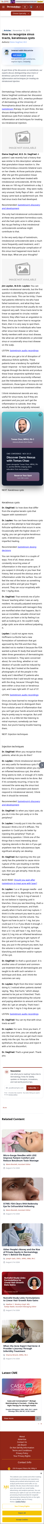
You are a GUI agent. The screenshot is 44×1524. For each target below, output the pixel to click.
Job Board (22, 1445)
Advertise (22, 1439)
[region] (22, 1497)
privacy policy (13, 1095)
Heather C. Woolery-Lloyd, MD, (18, 1304)
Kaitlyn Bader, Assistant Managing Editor (20, 1306)
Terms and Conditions (22, 1450)
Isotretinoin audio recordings (24, 350)
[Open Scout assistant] (31, 7)
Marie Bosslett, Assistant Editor (18, 1164)
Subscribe (32, 1088)
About (22, 1436)
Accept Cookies (22, 1520)
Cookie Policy (20, 1502)
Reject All (22, 1513)
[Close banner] (41, 3)
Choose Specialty (19, 13)
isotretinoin (8, 109)
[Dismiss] (40, 414)
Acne (5, 1107)
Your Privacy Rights (22, 1456)
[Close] (41, 1473)
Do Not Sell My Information (22, 1447)
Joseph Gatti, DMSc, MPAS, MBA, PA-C (20, 1258)
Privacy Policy (22, 1453)
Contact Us (22, 1442)
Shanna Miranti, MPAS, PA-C (17, 1355)
